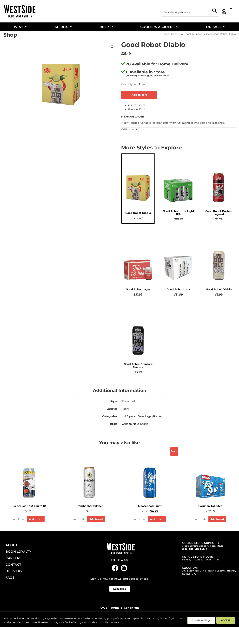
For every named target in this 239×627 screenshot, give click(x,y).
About (11, 545)
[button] (112, 47)
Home (165, 34)
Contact (13, 564)
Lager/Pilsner (203, 34)
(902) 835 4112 (190, 549)
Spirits (61, 27)
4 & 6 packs (186, 34)
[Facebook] (115, 568)
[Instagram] (124, 568)
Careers (13, 558)
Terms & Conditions (125, 607)
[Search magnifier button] (214, 12)
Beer (104, 27)
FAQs (10, 577)
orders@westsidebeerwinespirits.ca (203, 546)
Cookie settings (201, 620)
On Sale (214, 27)
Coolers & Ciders (157, 27)
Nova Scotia (140, 423)
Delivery (14, 571)
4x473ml (139, 109)
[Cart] (231, 11)
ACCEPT (225, 620)
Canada (127, 423)
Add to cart (139, 94)
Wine (19, 27)
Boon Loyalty (18, 551)
